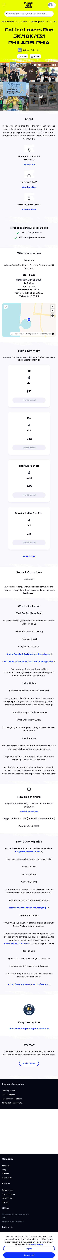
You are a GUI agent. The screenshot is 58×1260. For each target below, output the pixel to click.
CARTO (24, 334)
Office (5, 1208)
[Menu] (11, 5)
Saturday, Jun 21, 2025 (29, 279)
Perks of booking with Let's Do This (29, 227)
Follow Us (7, 1227)
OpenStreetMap (35, 334)
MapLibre (14, 334)
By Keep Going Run (31, 50)
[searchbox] (29, 14)
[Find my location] (52, 316)
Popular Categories (13, 1084)
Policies (6, 1183)
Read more (28, 593)
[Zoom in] (52, 306)
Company (7, 1159)
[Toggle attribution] (52, 333)
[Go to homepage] (29, 5)
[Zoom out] (52, 310)
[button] (29, 320)
